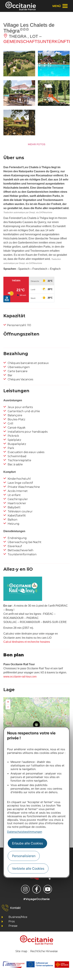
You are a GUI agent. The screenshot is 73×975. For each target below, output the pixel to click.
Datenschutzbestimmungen (24, 831)
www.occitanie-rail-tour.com (19, 676)
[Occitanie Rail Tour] (22, 599)
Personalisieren (23, 856)
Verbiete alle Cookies (28, 868)
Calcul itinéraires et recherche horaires (26, 641)
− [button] (8, 707)
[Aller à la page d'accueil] (20, 6)
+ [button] (8, 702)
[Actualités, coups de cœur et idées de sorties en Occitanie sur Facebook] (36, 889)
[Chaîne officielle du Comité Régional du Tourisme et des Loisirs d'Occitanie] (47, 889)
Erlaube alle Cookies (27, 843)
